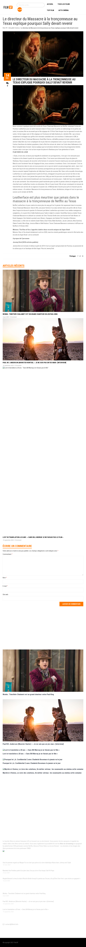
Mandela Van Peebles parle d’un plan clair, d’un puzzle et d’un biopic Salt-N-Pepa (28, 871)
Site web (5, 594)
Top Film (50, 10)
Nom (5, 578)
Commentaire (7, 554)
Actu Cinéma (63, 10)
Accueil (50, 4)
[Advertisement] (43, 627)
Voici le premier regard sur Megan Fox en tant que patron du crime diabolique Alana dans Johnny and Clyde (37, 863)
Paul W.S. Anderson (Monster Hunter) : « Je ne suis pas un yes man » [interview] (34, 363)
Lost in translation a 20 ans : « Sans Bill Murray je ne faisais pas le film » (33, 537)
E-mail (5, 586)
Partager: (73, 256)
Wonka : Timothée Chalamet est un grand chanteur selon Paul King (30, 314)
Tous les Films (64, 4)
